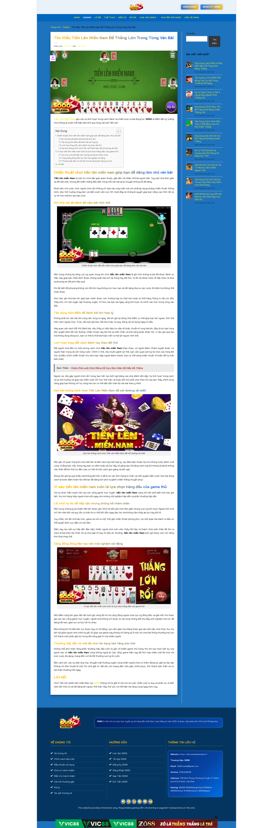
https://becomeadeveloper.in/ (193, 754)
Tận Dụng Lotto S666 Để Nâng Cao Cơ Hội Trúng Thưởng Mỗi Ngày (207, 80)
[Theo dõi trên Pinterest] (139, 801)
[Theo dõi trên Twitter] (122, 801)
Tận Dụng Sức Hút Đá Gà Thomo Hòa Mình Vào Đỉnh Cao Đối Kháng (208, 182)
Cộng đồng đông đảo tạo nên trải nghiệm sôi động (83, 158)
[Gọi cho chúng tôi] (133, 801)
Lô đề (97, 17)
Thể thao (109, 17)
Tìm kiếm (190, 33)
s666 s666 (81, 46)
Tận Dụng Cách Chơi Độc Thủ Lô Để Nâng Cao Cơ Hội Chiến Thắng (207, 124)
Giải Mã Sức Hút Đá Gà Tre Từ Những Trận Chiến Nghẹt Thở (208, 168)
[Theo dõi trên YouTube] (144, 801)
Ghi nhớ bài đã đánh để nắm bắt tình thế (78, 139)
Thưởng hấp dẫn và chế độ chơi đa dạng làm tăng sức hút (87, 161)
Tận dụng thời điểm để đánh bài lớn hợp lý (80, 142)
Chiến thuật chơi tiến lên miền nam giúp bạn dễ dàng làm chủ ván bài (89, 135)
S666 (77, 17)
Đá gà (133, 17)
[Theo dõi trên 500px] (150, 801)
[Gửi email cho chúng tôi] (128, 801)
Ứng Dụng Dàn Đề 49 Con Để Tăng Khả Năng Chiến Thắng (208, 138)
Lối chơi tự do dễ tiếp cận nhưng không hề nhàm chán (84, 155)
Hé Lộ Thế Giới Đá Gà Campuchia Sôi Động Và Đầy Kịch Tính (207, 153)
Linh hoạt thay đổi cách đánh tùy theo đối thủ (81, 145)
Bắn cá (122, 17)
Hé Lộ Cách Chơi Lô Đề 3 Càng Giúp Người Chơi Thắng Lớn (207, 95)
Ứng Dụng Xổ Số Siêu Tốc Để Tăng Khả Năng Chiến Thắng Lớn (208, 109)
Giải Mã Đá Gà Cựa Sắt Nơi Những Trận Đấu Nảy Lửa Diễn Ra (208, 197)
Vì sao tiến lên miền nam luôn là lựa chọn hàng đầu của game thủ (88, 151)
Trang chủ (55, 27)
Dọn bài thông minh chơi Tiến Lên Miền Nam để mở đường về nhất (90, 148)
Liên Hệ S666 (191, 17)
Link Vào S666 (147, 17)
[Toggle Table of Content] (117, 131)
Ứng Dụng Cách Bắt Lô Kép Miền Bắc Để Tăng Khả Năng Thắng (208, 66)
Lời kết (61, 164)
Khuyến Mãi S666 (171, 17)
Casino (87, 17)
